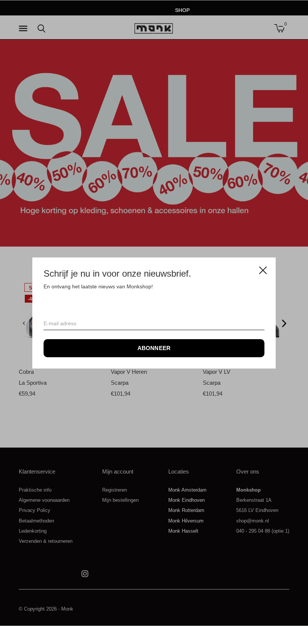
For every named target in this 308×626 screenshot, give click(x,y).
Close (263, 270)
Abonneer (154, 348)
